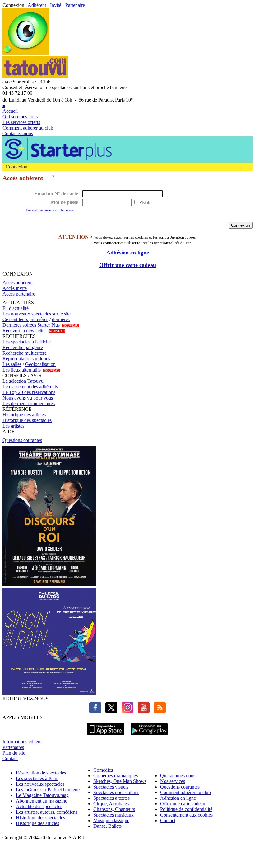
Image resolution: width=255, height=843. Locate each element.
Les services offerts (21, 122)
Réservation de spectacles (41, 772)
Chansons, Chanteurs (114, 809)
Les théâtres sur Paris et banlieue (48, 789)
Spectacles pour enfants (116, 792)
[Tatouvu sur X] (109, 711)
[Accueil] (25, 53)
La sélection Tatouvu (23, 381)
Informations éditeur (22, 741)
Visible (145, 202)
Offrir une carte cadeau (127, 265)
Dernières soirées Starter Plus (31, 325)
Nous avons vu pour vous (27, 397)
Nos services (172, 781)
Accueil (10, 111)
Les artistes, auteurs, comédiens (46, 812)
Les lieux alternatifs (21, 369)
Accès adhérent (17, 282)
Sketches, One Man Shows (119, 781)
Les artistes (13, 426)
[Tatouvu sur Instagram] (125, 711)
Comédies (103, 770)
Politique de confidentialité (186, 809)
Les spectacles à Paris (37, 778)
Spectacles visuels (110, 786)
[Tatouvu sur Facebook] (95, 711)
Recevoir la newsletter (24, 330)
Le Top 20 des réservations (28, 392)
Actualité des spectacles (39, 806)
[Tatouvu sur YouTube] (142, 711)
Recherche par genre (22, 347)
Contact (10, 758)
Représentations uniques (26, 358)
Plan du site (13, 752)
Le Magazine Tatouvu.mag (42, 795)
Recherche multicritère (24, 353)
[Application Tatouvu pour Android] (149, 736)
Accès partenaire (18, 293)
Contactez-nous (17, 133)
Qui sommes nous (20, 116)
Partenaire (75, 5)
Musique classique (111, 820)
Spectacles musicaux (113, 814)
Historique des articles (24, 414)
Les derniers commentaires (28, 403)
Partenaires (13, 747)
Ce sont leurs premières (25, 319)
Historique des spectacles (27, 420)
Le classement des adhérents (30, 386)
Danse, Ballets (107, 826)
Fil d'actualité (15, 308)
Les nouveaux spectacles (40, 784)
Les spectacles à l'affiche (26, 341)
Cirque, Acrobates (111, 803)
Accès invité (14, 288)
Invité (55, 5)
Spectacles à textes (111, 798)
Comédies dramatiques (115, 775)
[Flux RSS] (158, 711)
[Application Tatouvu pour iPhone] (106, 736)
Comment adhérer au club (27, 127)
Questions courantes (22, 440)
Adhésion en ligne (127, 252)
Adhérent (37, 5)
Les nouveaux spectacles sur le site (36, 313)
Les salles (11, 364)
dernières (61, 319)
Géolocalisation (40, 364)
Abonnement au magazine (41, 800)
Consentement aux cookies (186, 814)
